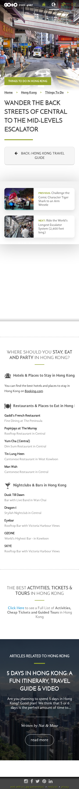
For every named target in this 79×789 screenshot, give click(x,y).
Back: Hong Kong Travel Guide (41, 156)
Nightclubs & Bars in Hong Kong (39, 485)
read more (39, 740)
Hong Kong (29, 92)
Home (8, 92)
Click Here (16, 608)
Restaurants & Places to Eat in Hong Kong (44, 406)
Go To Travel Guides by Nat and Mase (19, 5)
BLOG (64, 4)
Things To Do (54, 92)
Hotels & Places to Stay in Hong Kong (44, 376)
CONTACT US (74, 4)
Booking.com (34, 391)
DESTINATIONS (54, 4)
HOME (44, 4)
